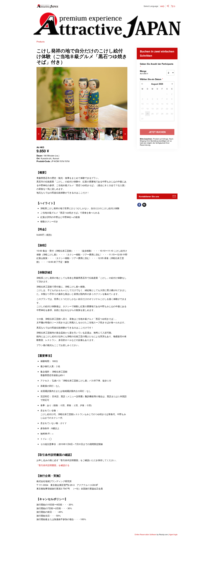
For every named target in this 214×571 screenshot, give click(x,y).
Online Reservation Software (145, 534)
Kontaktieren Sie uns (149, 196)
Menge (144, 72)
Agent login (173, 534)
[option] (48, 134)
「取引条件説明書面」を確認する (53, 465)
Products (41, 41)
